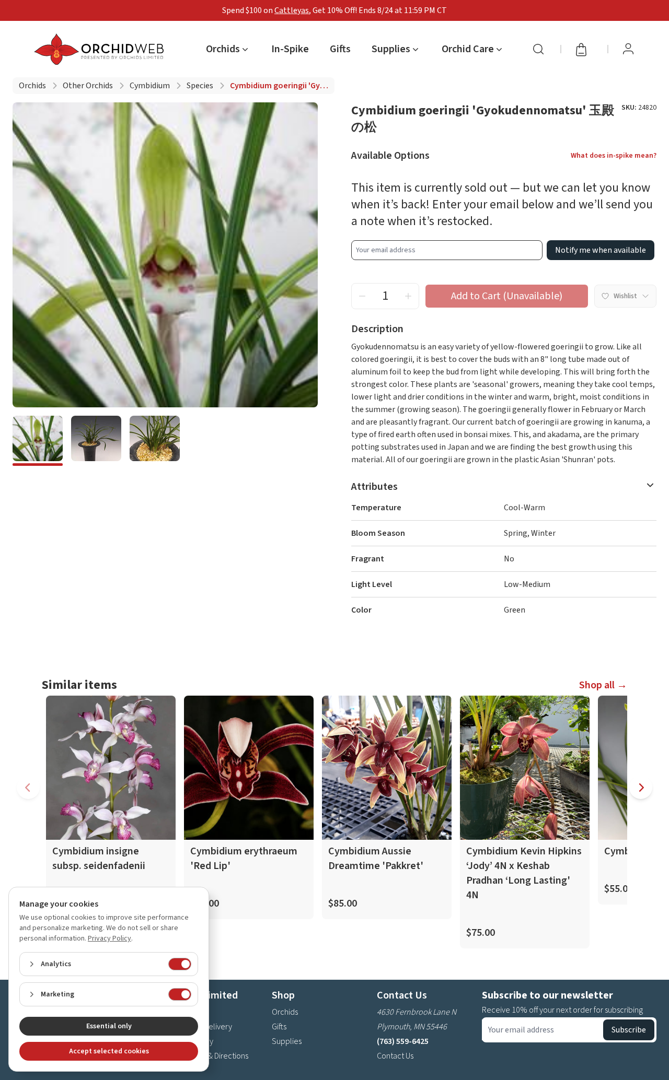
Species (200, 85)
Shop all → (603, 685)
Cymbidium (150, 85)
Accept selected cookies (109, 1051)
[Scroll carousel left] (28, 787)
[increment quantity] (408, 296)
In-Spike (290, 49)
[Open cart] (584, 49)
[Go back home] (100, 49)
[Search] (538, 49)
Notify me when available (600, 250)
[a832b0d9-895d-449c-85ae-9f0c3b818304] (38, 441)
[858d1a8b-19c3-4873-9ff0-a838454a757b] (155, 441)
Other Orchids (88, 85)
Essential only (109, 1026)
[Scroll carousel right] (640, 787)
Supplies (287, 1041)
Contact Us (395, 1056)
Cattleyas (291, 10)
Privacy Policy (109, 938)
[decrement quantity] (362, 296)
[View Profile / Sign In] (628, 49)
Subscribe (629, 1030)
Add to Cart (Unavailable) (506, 296)
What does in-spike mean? (613, 155)
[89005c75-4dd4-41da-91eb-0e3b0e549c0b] (96, 441)
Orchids (32, 85)
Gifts (340, 49)
